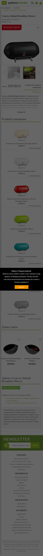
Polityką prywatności (18, 276)
